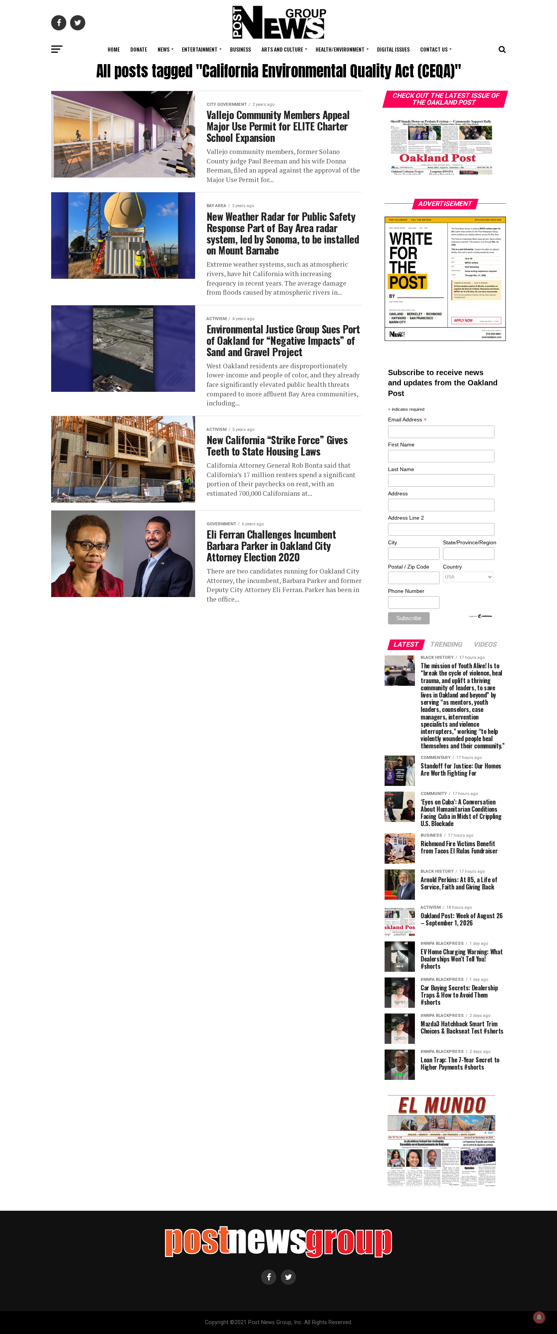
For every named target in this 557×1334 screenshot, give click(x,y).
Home (114, 49)
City (392, 542)
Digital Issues (393, 49)
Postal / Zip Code (408, 567)
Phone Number (406, 591)
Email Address (407, 420)
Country (452, 567)
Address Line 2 (406, 518)
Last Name (401, 469)
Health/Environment (340, 49)
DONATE (138, 49)
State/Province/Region (468, 542)
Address (398, 493)
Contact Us (433, 49)
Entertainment (199, 49)
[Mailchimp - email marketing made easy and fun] (481, 617)
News (163, 49)
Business (240, 49)
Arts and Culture (282, 49)
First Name (401, 445)
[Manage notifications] (539, 1317)
